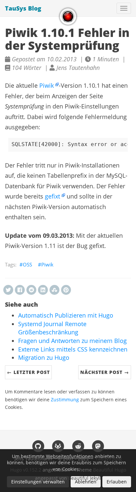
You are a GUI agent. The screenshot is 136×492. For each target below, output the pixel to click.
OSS (27, 264)
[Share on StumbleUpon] (54, 290)
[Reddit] (78, 446)
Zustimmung (65, 400)
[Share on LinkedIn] (43, 290)
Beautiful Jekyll (84, 478)
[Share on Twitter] (8, 290)
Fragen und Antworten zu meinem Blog (72, 341)
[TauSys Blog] (68, 16)
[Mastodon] (98, 446)
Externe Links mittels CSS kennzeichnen (72, 349)
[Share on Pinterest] (66, 290)
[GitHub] (38, 446)
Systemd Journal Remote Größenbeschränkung (52, 328)
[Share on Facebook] (20, 290)
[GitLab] (58, 446)
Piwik (46, 85)
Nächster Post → (104, 372)
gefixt (52, 196)
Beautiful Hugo (109, 470)
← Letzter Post (28, 372)
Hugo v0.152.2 (25, 470)
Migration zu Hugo (43, 357)
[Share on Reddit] (31, 290)
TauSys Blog (23, 8)
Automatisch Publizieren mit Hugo (65, 315)
